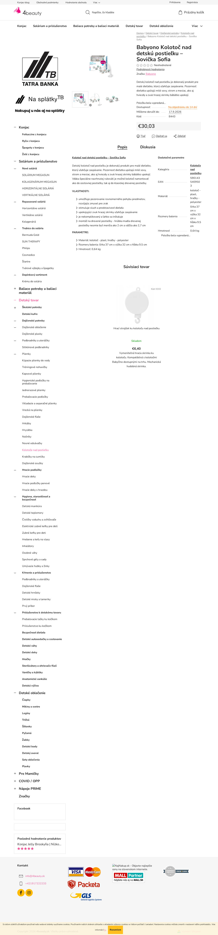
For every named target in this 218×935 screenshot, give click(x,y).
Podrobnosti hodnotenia (150, 69)
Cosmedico (28, 255)
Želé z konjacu (30, 154)
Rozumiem (115, 929)
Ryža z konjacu (31, 141)
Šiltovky (27, 726)
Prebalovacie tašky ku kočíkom (39, 619)
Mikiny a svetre (31, 706)
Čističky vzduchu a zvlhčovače (39, 519)
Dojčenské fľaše (31, 417)
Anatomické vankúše (34, 679)
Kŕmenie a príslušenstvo (36, 572)
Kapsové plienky (31, 374)
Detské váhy (29, 646)
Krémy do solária (32, 281)
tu (105, 930)
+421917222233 (35, 883)
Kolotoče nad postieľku (35, 450)
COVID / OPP (29, 781)
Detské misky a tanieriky (36, 599)
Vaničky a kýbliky (32, 672)
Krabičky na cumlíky (33, 456)
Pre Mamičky (29, 773)
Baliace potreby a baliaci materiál (37, 290)
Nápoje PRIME (30, 788)
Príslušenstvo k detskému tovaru (41, 612)
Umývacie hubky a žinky (35, 566)
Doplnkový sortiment (34, 275)
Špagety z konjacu (33, 147)
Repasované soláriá (34, 201)
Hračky (26, 659)
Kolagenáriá (29, 222)
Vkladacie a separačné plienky (39, 403)
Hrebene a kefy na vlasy (36, 539)
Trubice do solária (32, 228)
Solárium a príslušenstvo (38, 161)
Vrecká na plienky (32, 410)
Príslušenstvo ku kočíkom (37, 626)
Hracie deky (29, 476)
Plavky (26, 766)
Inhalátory (28, 546)
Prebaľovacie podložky (35, 397)
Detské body (29, 746)
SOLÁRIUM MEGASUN (35, 175)
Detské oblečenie (32, 693)
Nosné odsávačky (32, 443)
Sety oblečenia (31, 760)
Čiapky (26, 700)
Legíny (26, 713)
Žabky (26, 740)
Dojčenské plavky (32, 334)
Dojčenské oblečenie (34, 327)
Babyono (151, 74)
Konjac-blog (23, 2)
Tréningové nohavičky (34, 367)
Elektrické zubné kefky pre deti (40, 526)
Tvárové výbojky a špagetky (38, 268)
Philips (26, 248)
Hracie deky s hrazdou (34, 490)
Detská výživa (30, 685)
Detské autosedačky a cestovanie (42, 639)
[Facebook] (21, 892)
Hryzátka (27, 430)
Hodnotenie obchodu (76, 2)
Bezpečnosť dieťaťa (33, 632)
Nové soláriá (29, 168)
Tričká (25, 720)
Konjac (24, 127)
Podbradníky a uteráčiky (36, 340)
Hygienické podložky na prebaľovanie (35, 382)
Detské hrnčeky (31, 593)
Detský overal (30, 753)
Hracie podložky (31, 470)
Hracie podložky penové (36, 483)
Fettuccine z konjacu (34, 134)
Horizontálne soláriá (34, 208)
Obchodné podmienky (47, 2)
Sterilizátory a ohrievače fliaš (39, 666)
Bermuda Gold (30, 235)
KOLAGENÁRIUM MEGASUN (39, 182)
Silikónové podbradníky (35, 347)
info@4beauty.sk (35, 876)
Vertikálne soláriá (32, 215)
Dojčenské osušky (32, 463)
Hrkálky (26, 423)
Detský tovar (29, 300)
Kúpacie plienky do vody (36, 360)
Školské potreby (32, 307)
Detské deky (29, 652)
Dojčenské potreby (33, 320)
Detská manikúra (32, 506)
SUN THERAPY (31, 241)
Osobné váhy (29, 553)
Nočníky (26, 436)
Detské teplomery (32, 513)
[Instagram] (29, 892)
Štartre (26, 261)
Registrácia (192, 2)
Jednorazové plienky (33, 390)
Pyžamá (26, 733)
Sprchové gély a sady (34, 559)
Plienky (26, 354)
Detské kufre (30, 314)
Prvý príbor (28, 606)
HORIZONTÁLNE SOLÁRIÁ (38, 188)
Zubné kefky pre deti (34, 533)
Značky (24, 796)
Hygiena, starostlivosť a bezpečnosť (36, 498)
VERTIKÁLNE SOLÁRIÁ (36, 195)
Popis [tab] (122, 147)
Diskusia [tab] (147, 147)
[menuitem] (22, 25)
